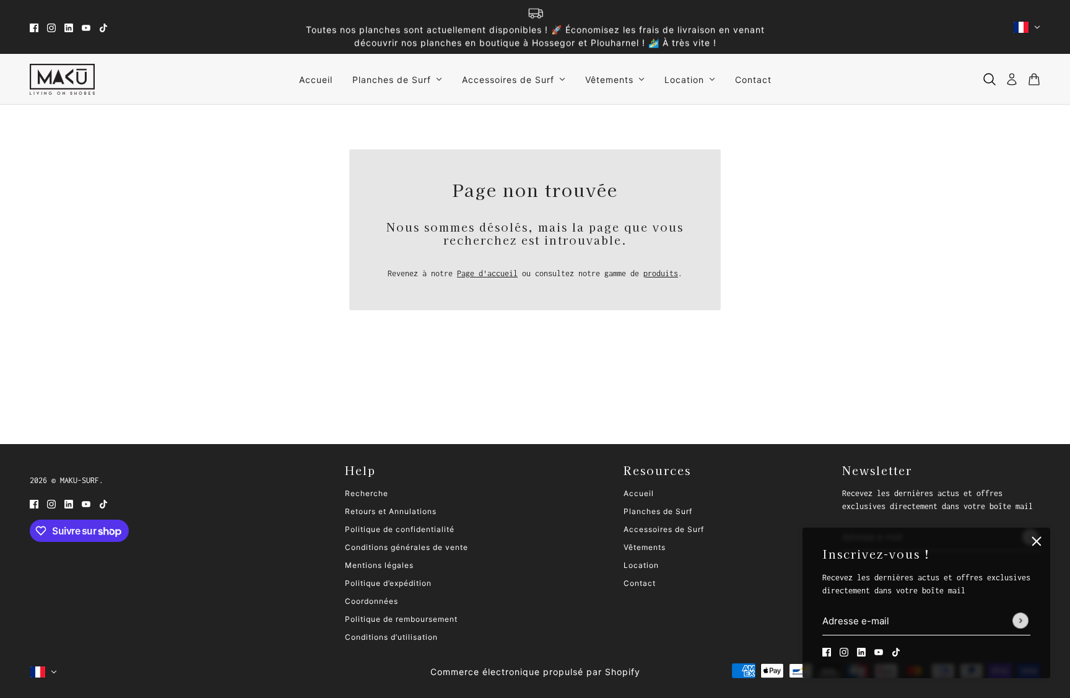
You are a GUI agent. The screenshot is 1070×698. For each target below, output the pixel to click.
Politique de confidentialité (400, 529)
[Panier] (1034, 79)
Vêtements (645, 547)
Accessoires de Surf (664, 529)
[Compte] (1012, 79)
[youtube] (86, 26)
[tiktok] (103, 26)
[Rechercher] (989, 79)
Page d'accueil (487, 273)
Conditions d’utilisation (391, 637)
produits (660, 273)
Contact (640, 583)
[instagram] (51, 26)
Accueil (639, 493)
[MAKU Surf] (62, 79)
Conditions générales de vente (406, 547)
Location (641, 565)
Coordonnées (371, 601)
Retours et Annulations (391, 511)
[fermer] (1036, 541)
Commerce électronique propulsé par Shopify (535, 671)
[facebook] (34, 26)
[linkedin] (68, 26)
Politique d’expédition (388, 583)
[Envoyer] (1020, 621)
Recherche (366, 493)
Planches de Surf (658, 511)
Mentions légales (379, 565)
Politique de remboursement (401, 619)
